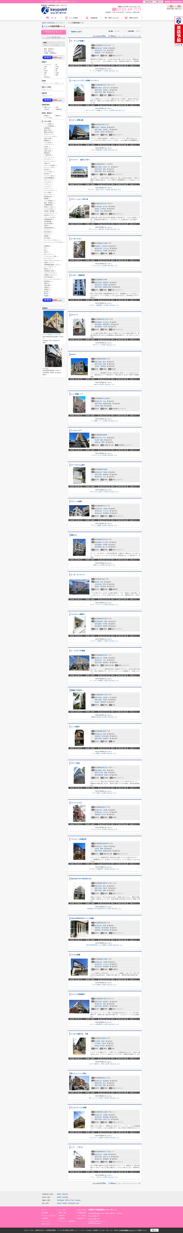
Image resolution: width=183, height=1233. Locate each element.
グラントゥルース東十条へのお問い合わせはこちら (104, 229)
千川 (103, 52)
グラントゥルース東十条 (79, 199)
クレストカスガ (76, 803)
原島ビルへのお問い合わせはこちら (104, 565)
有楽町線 (97, 52)
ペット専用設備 (50, 126)
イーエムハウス (76, 430)
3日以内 (46, 109)
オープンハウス (50, 161)
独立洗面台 (48, 232)
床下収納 (47, 238)
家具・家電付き (50, 203)
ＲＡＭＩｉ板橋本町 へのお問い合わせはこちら (104, 305)
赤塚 (104, 731)
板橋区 (101, 45)
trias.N (73, 354)
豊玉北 (105, 767)
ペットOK (62, 1210)
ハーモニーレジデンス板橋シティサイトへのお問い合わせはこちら (104, 110)
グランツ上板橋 (76, 501)
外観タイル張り (50, 207)
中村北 (105, 539)
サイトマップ (46, 1221)
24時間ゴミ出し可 (50, 275)
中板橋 (105, 48)
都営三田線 (98, 88)
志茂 (103, 579)
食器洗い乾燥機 (50, 211)
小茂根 (105, 243)
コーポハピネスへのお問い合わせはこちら (104, 265)
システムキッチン (50, 213)
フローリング (49, 180)
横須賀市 (65, 1194)
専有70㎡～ (62, 1215)
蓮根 (104, 92)
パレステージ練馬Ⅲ (78, 614)
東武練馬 (106, 513)
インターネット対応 (51, 256)
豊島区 (101, 843)
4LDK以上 (47, 77)
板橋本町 (106, 282)
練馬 (105, 621)
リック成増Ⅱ (75, 727)
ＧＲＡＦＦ (74, 315)
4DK (56, 75)
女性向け (47, 173)
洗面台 (47, 225)
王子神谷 (103, 209)
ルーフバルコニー (50, 190)
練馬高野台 (106, 324)
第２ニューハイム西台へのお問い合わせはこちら (104, 1098)
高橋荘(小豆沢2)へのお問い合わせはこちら (104, 717)
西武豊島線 (98, 626)
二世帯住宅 (48, 155)
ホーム (44, 1210)
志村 (104, 85)
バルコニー (48, 188)
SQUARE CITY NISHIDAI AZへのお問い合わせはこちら (104, 908)
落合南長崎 (71, 1203)
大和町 (105, 279)
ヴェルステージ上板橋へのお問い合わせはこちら (104, 1137)
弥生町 (105, 655)
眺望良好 (47, 153)
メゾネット (48, 184)
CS (46, 248)
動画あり (58, 115)
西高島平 (106, 738)
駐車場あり (48, 281)
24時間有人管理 (50, 271)
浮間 (103, 124)
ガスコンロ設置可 (50, 165)
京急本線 (77, 1200)
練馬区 (101, 319)
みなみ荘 (45, 368)
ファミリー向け (50, 176)
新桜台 (106, 775)
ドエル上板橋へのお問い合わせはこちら (104, 984)
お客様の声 (81, 1218)
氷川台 (104, 814)
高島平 (105, 883)
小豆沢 (105, 694)
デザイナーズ (49, 134)
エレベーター (49, 194)
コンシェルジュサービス (52, 279)
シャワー (47, 230)
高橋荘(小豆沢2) (76, 690)
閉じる (154, 1230)
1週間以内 (59, 109)
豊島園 (105, 626)
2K (45, 69)
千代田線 (97, 1041)
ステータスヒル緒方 (78, 465)
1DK (45, 66)
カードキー (48, 159)
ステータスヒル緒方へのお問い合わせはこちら (104, 491)
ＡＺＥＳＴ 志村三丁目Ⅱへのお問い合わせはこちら (104, 189)
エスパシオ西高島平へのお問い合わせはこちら (104, 1024)
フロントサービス (50, 273)
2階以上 (47, 283)
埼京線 (97, 127)
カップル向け (49, 171)
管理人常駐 (48, 151)
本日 (57, 107)
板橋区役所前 (107, 287)
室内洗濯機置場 (50, 178)
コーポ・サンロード (78, 574)
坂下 (104, 164)
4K (45, 75)
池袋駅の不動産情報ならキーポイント (102, 1210)
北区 (100, 124)
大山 (104, 50)
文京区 (101, 1038)
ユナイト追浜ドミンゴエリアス (52, 334)
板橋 (101, 406)
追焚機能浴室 (49, 219)
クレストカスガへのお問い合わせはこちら (104, 829)
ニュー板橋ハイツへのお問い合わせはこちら (104, 421)
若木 (104, 1151)
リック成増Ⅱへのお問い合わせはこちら (104, 753)
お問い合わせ (82, 1210)
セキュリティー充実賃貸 (66, 1221)
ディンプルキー (50, 267)
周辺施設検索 (82, 1213)
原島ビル (74, 535)
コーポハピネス (76, 239)
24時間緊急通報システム (52, 264)
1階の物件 (48, 285)
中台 (104, 506)
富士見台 (106, 319)
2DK (56, 69)
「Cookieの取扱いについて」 (126, 1230)
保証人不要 (48, 138)
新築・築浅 (62, 1213)
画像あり (47, 115)
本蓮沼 (105, 700)
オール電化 (48, 192)
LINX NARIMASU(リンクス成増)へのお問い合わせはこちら (104, 945)
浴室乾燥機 (48, 221)
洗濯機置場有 (49, 205)
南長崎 (59, 1197)
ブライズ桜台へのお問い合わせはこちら (104, 793)
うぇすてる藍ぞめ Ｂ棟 (79, 1034)
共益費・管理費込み (50, 53)
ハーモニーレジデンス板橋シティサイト (85, 80)
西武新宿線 (98, 326)
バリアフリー (49, 144)
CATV (47, 252)
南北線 (97, 209)
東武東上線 (98, 48)
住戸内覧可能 (49, 277)
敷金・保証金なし (49, 49)
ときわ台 (106, 248)
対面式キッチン (50, 215)
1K (56, 64)
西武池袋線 (98, 322)
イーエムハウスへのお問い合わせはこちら (104, 455)
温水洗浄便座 (49, 223)
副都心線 (97, 442)
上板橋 (105, 508)
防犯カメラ (48, 269)
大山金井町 (106, 398)
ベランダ (47, 186)
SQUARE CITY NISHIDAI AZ (81, 879)
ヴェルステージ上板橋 (78, 1107)
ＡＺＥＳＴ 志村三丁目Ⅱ (80, 160)
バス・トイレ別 (50, 217)
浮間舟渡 (103, 127)
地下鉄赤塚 (105, 930)
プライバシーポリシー (49, 1215)
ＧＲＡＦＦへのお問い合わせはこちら (104, 345)
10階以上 (48, 287)
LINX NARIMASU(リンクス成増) (82, 918)
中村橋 (105, 544)
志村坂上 (106, 90)
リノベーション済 (50, 136)
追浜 (77, 1203)
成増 (104, 734)
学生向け (47, 169)
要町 (103, 442)
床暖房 (47, 236)
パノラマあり (48, 117)
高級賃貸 (62, 1218)
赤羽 (104, 584)
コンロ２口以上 (50, 209)
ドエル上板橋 (75, 954)
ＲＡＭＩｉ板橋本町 (78, 275)
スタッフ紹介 (82, 1215)
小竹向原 (104, 246)
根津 (104, 1038)
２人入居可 (48, 142)
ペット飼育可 (49, 124)
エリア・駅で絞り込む (53, 37)
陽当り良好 (48, 130)
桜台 (104, 770)
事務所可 (47, 140)
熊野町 (105, 435)
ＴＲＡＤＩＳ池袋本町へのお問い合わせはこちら (104, 869)
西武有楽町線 (99, 621)
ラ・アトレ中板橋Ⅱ (78, 41)
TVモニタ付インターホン (53, 260)
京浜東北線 (98, 206)
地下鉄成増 (105, 736)
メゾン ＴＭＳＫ (77, 1147)
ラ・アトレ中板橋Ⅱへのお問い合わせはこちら (104, 71)
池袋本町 (106, 843)
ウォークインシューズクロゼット (54, 243)
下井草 (105, 326)
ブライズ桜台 (75, 763)
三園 (104, 998)
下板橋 (105, 846)
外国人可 (47, 163)
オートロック (49, 258)
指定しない (47, 107)
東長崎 (65, 1203)
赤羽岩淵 (103, 586)
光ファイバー (49, 254)
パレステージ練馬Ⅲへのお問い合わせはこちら (104, 641)
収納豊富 (47, 246)
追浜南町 (65, 1197)
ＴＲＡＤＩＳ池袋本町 (78, 839)
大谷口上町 (106, 45)
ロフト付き (48, 182)
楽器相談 (47, 128)
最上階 (47, 291)
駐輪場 (47, 198)
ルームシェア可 (50, 167)
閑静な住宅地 (49, 132)
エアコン (47, 234)
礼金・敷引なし (49, 51)
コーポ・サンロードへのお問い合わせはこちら (104, 604)
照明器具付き (49, 196)
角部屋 (47, 296)
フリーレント (49, 157)
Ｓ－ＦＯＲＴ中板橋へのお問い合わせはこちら (104, 680)
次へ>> (134, 36)
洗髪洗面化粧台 (50, 227)
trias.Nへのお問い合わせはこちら (104, 384)
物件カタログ (46, 1224)
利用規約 (45, 1218)
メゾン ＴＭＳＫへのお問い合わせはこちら (104, 1177)
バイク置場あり (50, 200)
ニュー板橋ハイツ (77, 394)
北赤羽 (102, 132)
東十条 (104, 203)
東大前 (102, 1045)
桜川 (104, 807)
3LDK (57, 73)
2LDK (46, 71)
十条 (101, 211)
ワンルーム (47, 64)
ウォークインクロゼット (52, 240)
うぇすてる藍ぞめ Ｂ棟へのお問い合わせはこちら (104, 1064)
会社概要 (45, 1213)
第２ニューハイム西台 (78, 1073)
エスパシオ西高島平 (78, 994)
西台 (104, 171)
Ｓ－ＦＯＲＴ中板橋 (78, 650)
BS (46, 250)
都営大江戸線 (99, 772)
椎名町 (59, 1203)
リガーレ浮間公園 (77, 120)
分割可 (47, 147)
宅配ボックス (49, 262)
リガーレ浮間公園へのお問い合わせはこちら (104, 150)
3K (56, 71)
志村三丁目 (106, 88)
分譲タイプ (48, 149)
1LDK (57, 66)
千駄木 (104, 1043)
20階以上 (48, 289)
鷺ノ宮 (105, 547)
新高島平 (106, 1006)
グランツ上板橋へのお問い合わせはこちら (104, 525)
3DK (45, 73)
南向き (47, 293)
